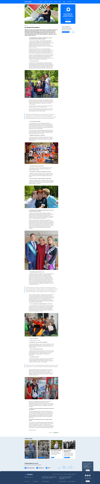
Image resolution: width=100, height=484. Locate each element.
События (57, 474)
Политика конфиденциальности (45, 481)
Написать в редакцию (35, 481)
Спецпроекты (73, 474)
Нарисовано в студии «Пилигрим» (62, 481)
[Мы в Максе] (90, 475)
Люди (70, 474)
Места (67, 474)
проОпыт (61, 474)
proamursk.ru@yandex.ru (61, 478)
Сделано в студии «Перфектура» (71, 481)
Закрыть (87, 481)
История (64, 474)
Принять (87, 470)
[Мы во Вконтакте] (87, 475)
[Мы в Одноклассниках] (85, 475)
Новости (54, 474)
